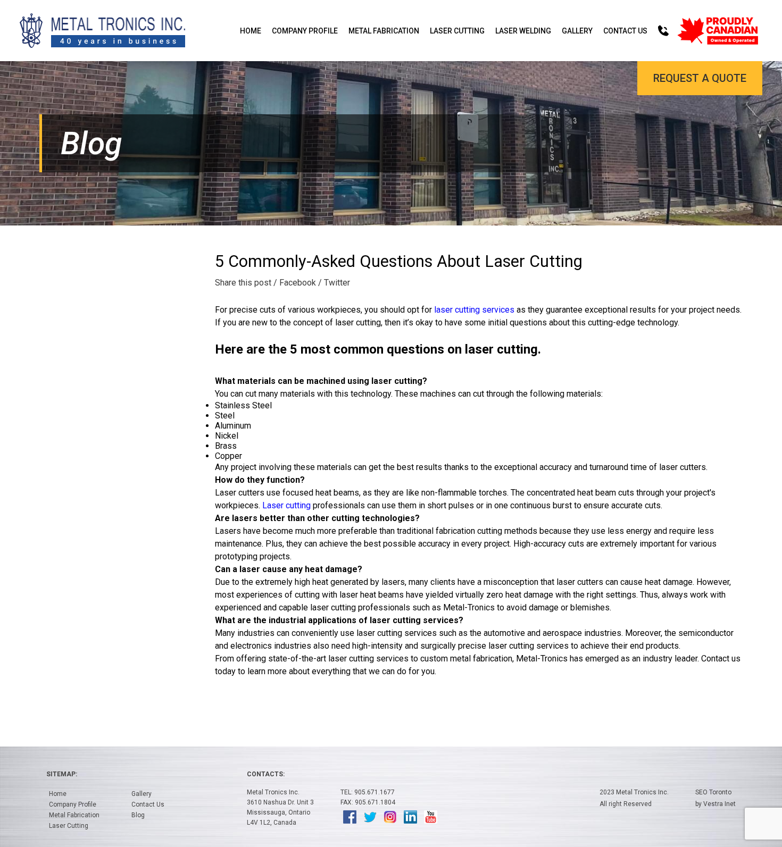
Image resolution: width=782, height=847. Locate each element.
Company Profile (305, 31)
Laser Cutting (457, 31)
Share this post (243, 283)
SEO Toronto (713, 792)
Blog (138, 815)
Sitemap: (61, 774)
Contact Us (625, 31)
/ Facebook (294, 283)
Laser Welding (523, 31)
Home (250, 31)
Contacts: (266, 774)
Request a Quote (699, 78)
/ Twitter (334, 283)
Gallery (577, 31)
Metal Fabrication (383, 31)
